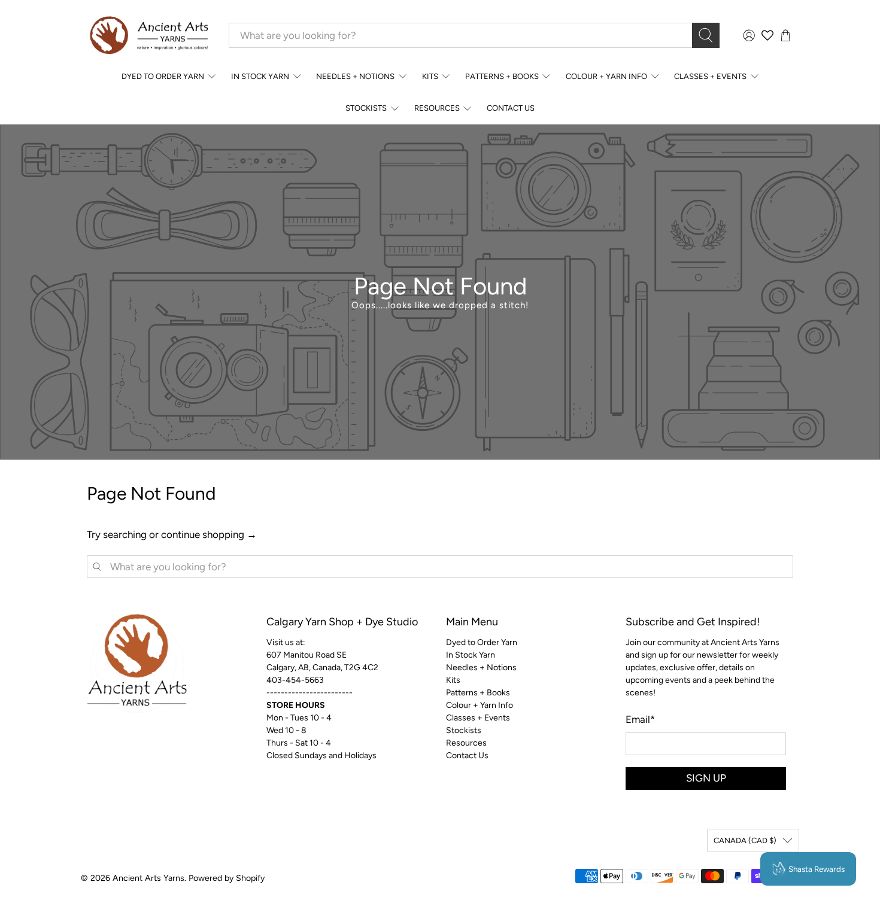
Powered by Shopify (227, 878)
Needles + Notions (355, 76)
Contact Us (511, 108)
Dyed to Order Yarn (163, 76)
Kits (430, 76)
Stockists (366, 108)
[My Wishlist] (767, 35)
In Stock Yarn (260, 76)
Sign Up (706, 778)
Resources (437, 108)
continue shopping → (209, 534)
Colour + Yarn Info (606, 76)
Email (640, 719)
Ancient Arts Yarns (148, 878)
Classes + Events (710, 76)
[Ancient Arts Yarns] (148, 36)
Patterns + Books (502, 76)
